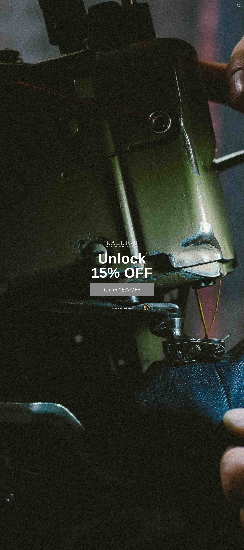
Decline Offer (122, 301)
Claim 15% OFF (122, 290)
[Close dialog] (239, 4)
